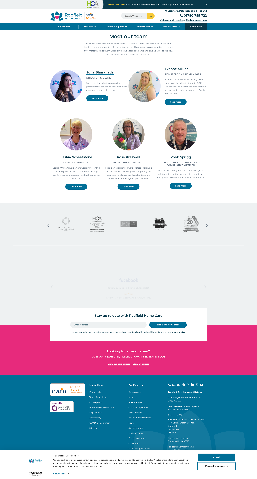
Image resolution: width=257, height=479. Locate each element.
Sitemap (93, 428)
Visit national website (171, 20)
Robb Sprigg (180, 157)
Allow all (216, 457)
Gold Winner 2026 (116, 4)
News (131, 423)
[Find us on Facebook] (183, 384)
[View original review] (128, 280)
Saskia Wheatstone (76, 157)
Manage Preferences (214, 466)
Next (204, 287)
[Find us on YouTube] (201, 384)
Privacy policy (96, 392)
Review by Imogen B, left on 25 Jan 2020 (128, 288)
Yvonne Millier (176, 69)
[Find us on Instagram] (197, 384)
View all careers (141, 364)
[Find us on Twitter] (188, 384)
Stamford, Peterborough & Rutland (187, 11)
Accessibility (95, 418)
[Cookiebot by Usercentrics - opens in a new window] (35, 474)
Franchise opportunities (139, 448)
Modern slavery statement (101, 407)
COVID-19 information (99, 423)
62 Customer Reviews (75, 392)
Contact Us (196, 26)
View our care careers (119, 364)
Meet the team (135, 412)
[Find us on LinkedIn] (192, 384)
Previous (52, 287)
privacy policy (178, 332)
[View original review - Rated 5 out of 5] (128, 294)
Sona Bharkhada (100, 72)
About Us (88, 26)
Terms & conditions (98, 397)
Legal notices (95, 412)
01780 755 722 (195, 15)
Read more (97, 98)
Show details (59, 474)
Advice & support (115, 26)
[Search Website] (151, 16)
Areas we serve (135, 402)
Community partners (138, 407)
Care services (63, 26)
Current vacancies (136, 438)
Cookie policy (95, 402)
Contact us (133, 443)
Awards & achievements (139, 418)
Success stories (145, 26)
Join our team (170, 26)
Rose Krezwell (128, 157)
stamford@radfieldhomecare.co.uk (184, 397)
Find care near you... (196, 20)
